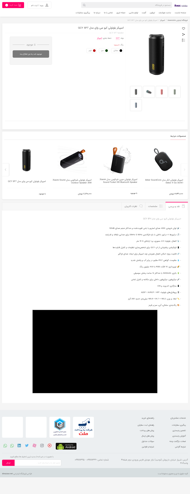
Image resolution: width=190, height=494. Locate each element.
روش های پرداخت (147, 430)
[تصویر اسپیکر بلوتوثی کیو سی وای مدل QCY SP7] (136, 92)
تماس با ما (108, 12)
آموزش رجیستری (179, 436)
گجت (144, 12)
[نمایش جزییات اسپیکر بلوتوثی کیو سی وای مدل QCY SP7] (26, 160)
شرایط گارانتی (180, 446)
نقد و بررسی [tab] (174, 206)
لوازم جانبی (133, 12)
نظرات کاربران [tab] (131, 206)
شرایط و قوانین (148, 446)
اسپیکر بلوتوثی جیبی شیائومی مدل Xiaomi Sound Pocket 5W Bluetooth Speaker (118, 181)
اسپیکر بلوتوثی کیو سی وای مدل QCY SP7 (27, 181)
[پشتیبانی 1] (5, 445)
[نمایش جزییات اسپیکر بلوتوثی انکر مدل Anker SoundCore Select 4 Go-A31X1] (163, 160)
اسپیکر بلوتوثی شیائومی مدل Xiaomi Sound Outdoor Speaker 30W (72, 181)
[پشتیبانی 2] (12, 445)
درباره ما (97, 12)
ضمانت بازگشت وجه (178, 441)
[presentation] (184, 169)
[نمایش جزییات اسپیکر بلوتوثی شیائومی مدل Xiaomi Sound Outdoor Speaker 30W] (72, 160)
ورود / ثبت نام (37, 5)
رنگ (121, 44)
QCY (118, 38)
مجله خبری (120, 12)
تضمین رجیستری (179, 430)
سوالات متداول (148, 441)
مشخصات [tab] (153, 206)
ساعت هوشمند (165, 12)
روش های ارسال (147, 436)
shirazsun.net (7, 473)
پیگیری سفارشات (83, 12)
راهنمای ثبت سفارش (146, 425)
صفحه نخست (180, 12)
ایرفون (152, 12)
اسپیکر (99, 38)
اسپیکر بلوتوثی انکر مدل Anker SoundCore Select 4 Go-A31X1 (164, 181)
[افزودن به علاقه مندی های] (183, 28)
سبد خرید (12, 5)
